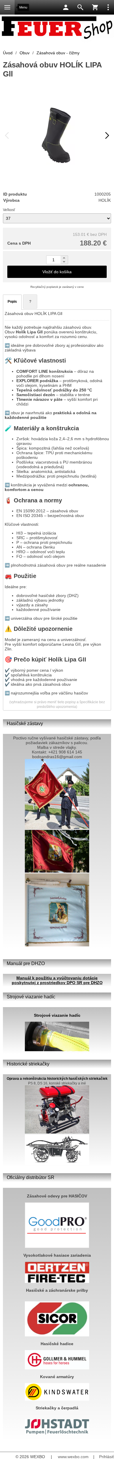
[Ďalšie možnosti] (108, 7)
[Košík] (95, 7)
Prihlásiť (106, 1456)
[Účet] (65, 7)
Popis (12, 302)
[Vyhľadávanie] (80, 7)
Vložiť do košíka (57, 271)
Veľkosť (9, 210)
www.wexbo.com (73, 1456)
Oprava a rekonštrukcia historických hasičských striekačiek (57, 1079)
